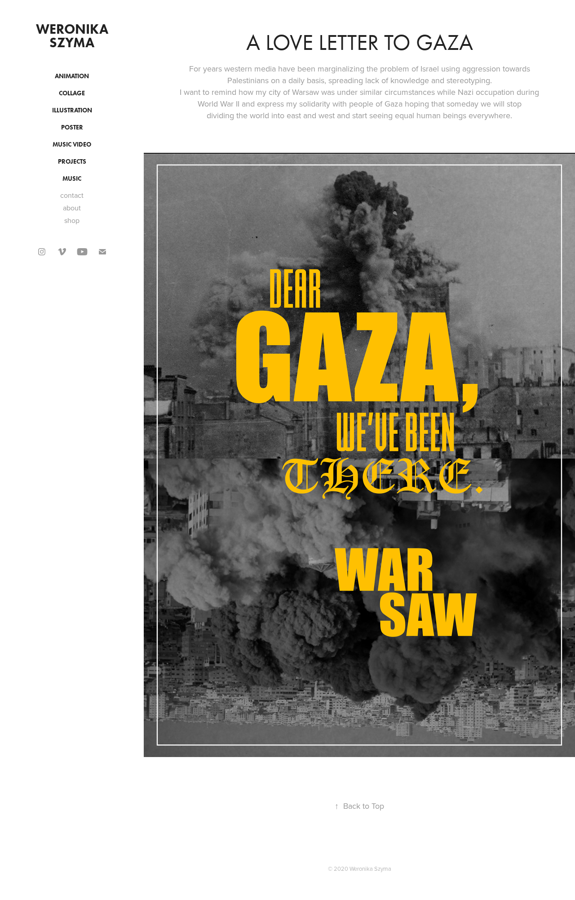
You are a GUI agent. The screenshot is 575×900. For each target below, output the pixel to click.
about (72, 208)
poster (72, 127)
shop (72, 220)
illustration (72, 110)
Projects (72, 161)
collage (72, 93)
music (71, 179)
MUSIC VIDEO (72, 144)
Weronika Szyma (73, 36)
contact (72, 195)
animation (72, 76)
